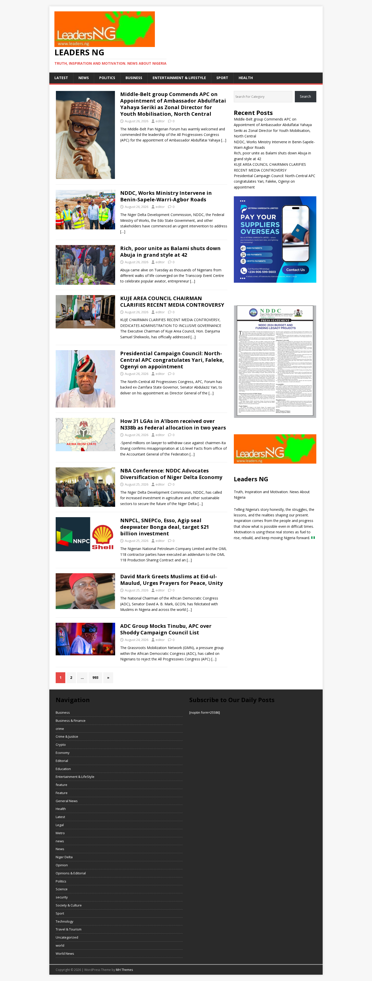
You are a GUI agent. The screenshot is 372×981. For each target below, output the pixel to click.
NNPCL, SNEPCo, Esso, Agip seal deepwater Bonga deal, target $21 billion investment (164, 527)
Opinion (62, 865)
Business (134, 77)
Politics (107, 77)
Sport (222, 77)
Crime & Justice (67, 736)
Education (63, 769)
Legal (60, 825)
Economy (63, 752)
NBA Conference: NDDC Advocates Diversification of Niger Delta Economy (171, 474)
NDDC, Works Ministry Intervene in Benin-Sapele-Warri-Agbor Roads (166, 196)
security (62, 897)
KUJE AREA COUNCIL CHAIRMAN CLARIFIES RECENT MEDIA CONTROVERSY (172, 301)
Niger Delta (64, 857)
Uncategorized (67, 937)
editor (160, 121)
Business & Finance (71, 720)
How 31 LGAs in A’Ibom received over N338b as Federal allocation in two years (173, 424)
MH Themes (124, 970)
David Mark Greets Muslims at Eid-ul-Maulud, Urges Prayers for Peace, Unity (171, 579)
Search (305, 96)
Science (62, 889)
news (83, 77)
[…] (223, 140)
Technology (64, 921)
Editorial (62, 760)
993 (95, 677)
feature (61, 784)
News (60, 849)
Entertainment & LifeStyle (179, 77)
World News (65, 953)
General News (67, 801)
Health (246, 77)
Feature (62, 793)
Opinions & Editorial (71, 873)
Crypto (61, 744)
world (60, 945)
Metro (60, 833)
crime (60, 728)
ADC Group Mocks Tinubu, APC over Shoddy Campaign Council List (166, 629)
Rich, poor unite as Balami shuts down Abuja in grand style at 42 (170, 251)
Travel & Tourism (68, 929)
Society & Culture (69, 905)
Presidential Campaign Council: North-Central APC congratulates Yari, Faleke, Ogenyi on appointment (172, 360)
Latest (61, 77)
